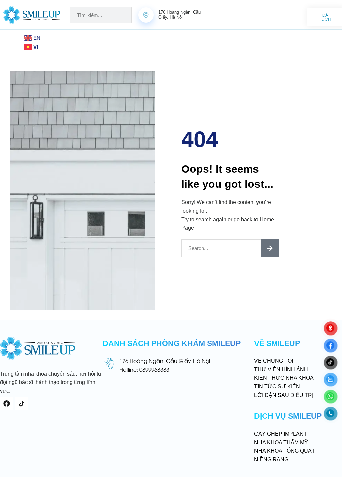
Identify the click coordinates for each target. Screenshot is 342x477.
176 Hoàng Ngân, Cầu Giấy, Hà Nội (164, 360)
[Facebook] (6, 403)
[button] (17, 42)
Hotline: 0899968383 (144, 369)
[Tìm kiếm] (270, 248)
